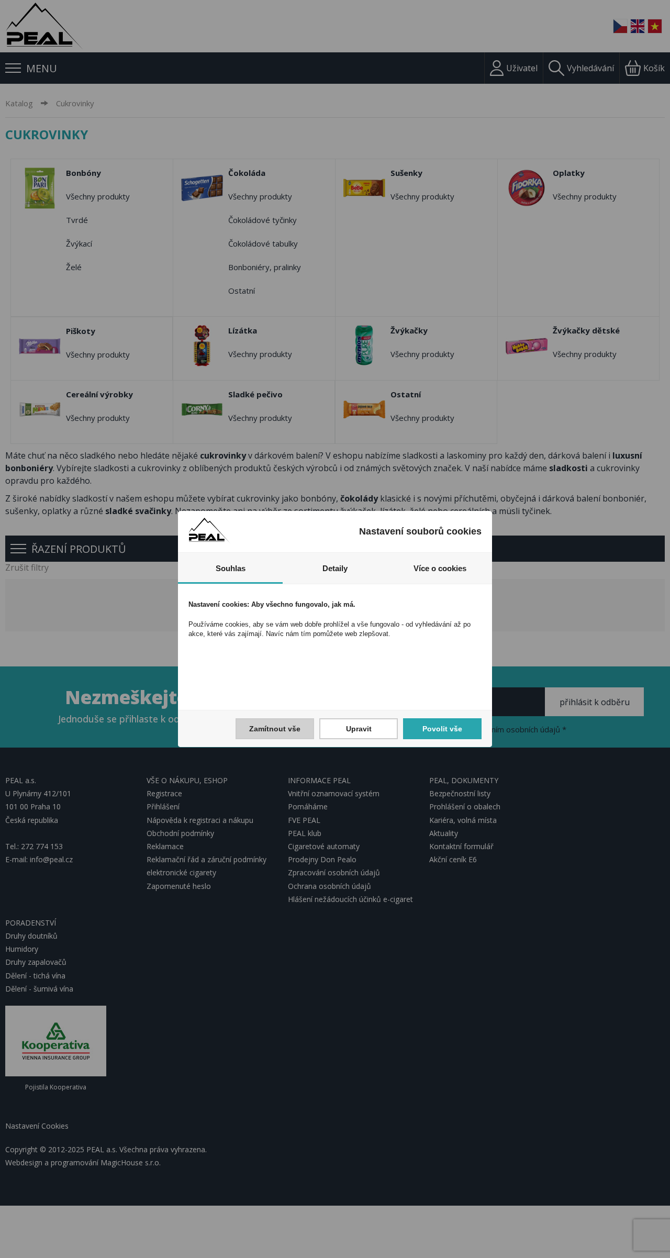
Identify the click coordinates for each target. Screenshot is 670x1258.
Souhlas (230, 568)
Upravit (359, 729)
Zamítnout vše (274, 729)
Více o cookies (440, 568)
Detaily (335, 568)
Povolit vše (442, 729)
